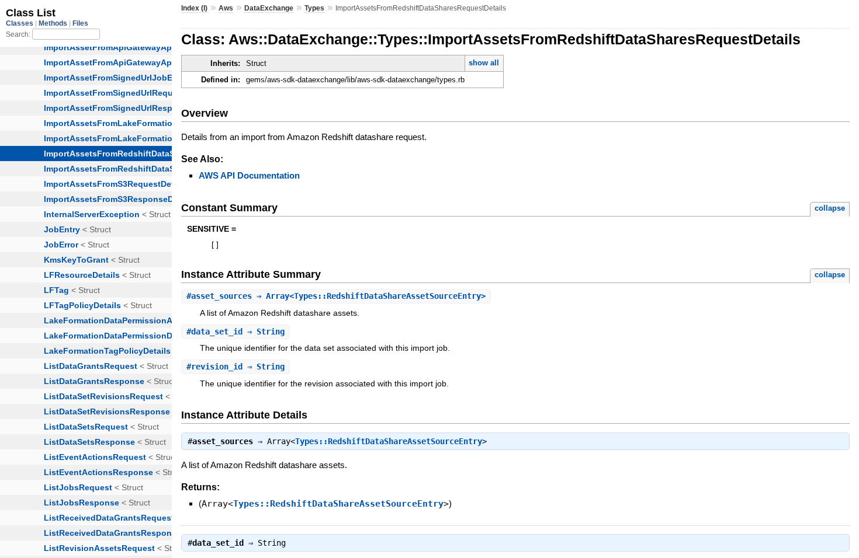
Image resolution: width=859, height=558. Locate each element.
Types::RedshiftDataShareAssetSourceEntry (388, 441)
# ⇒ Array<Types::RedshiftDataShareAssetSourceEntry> (336, 296)
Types (314, 8)
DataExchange (268, 8)
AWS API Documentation (249, 175)
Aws (226, 8)
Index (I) (194, 8)
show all (484, 62)
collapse (830, 208)
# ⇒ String (235, 331)
